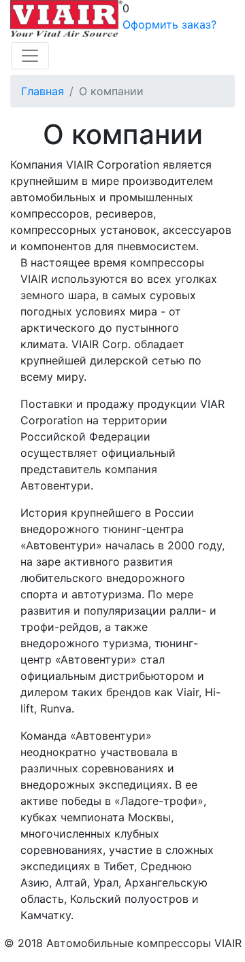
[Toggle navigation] (30, 55)
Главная (42, 91)
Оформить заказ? (169, 24)
